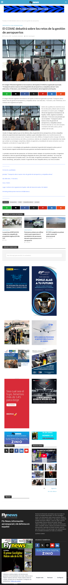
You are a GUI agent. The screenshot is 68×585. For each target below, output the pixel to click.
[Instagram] (11, 451)
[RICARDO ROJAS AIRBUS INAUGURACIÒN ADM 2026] (38, 467)
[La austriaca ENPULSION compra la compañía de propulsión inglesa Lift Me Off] (12, 222)
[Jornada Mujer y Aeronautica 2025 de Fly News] (51, 474)
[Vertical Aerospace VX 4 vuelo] (51, 482)
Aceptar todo (39, 577)
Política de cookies (16, 581)
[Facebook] (16, 451)
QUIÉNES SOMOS (40, 533)
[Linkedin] (21, 451)
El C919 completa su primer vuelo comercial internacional (55, 234)
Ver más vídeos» (52, 491)
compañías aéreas (28, 202)
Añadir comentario (18, 36)
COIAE (11, 25)
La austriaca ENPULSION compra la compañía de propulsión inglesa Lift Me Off (11, 235)
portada (37, 202)
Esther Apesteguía (30, 36)
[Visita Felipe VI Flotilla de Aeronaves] (51, 467)
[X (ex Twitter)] (6, 451)
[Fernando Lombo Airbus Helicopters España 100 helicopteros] (38, 474)
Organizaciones (18, 25)
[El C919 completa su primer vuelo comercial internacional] (56, 222)
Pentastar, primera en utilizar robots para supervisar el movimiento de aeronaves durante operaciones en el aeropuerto (33, 236)
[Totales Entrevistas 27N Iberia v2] (38, 482)
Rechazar (50, 577)
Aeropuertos (6, 25)
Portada (4, 21)
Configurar (60, 577)
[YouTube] (26, 451)
